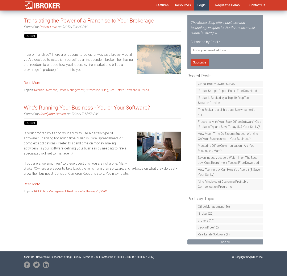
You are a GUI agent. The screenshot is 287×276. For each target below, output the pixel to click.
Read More (32, 83)
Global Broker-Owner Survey (216, 84)
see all (225, 242)
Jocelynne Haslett (52, 114)
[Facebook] (27, 264)
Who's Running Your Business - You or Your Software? (87, 107)
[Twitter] (36, 264)
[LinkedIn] (46, 264)
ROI (36, 191)
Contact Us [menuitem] (257, 5)
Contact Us (106, 257)
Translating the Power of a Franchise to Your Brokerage (89, 20)
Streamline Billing (97, 90)
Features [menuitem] (162, 5)
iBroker (205, 213)
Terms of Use (91, 257)
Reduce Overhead (45, 90)
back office (208, 227)
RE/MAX (143, 90)
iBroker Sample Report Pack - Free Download (227, 90)
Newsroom (42, 257)
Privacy (77, 257)
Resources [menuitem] (183, 5)
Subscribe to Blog (61, 257)
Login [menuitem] (201, 5)
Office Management (71, 90)
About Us (29, 257)
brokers (206, 220)
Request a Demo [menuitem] (227, 5)
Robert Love (48, 27)
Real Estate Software (123, 90)
